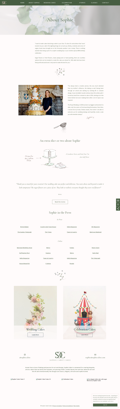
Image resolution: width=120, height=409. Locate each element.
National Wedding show (24, 248)
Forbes (72, 248)
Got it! (105, 405)
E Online (48, 264)
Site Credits (77, 406)
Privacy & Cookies (57, 406)
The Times (48, 232)
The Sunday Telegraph (24, 232)
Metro (48, 248)
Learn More (110, 401)
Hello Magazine (72, 227)
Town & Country (72, 232)
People (72, 264)
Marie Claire (95, 248)
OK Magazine (95, 227)
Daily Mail (96, 253)
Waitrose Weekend (95, 232)
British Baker (24, 227)
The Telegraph (95, 258)
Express (48, 253)
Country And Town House (48, 227)
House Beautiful (24, 264)
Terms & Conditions (68, 406)
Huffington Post (24, 253)
